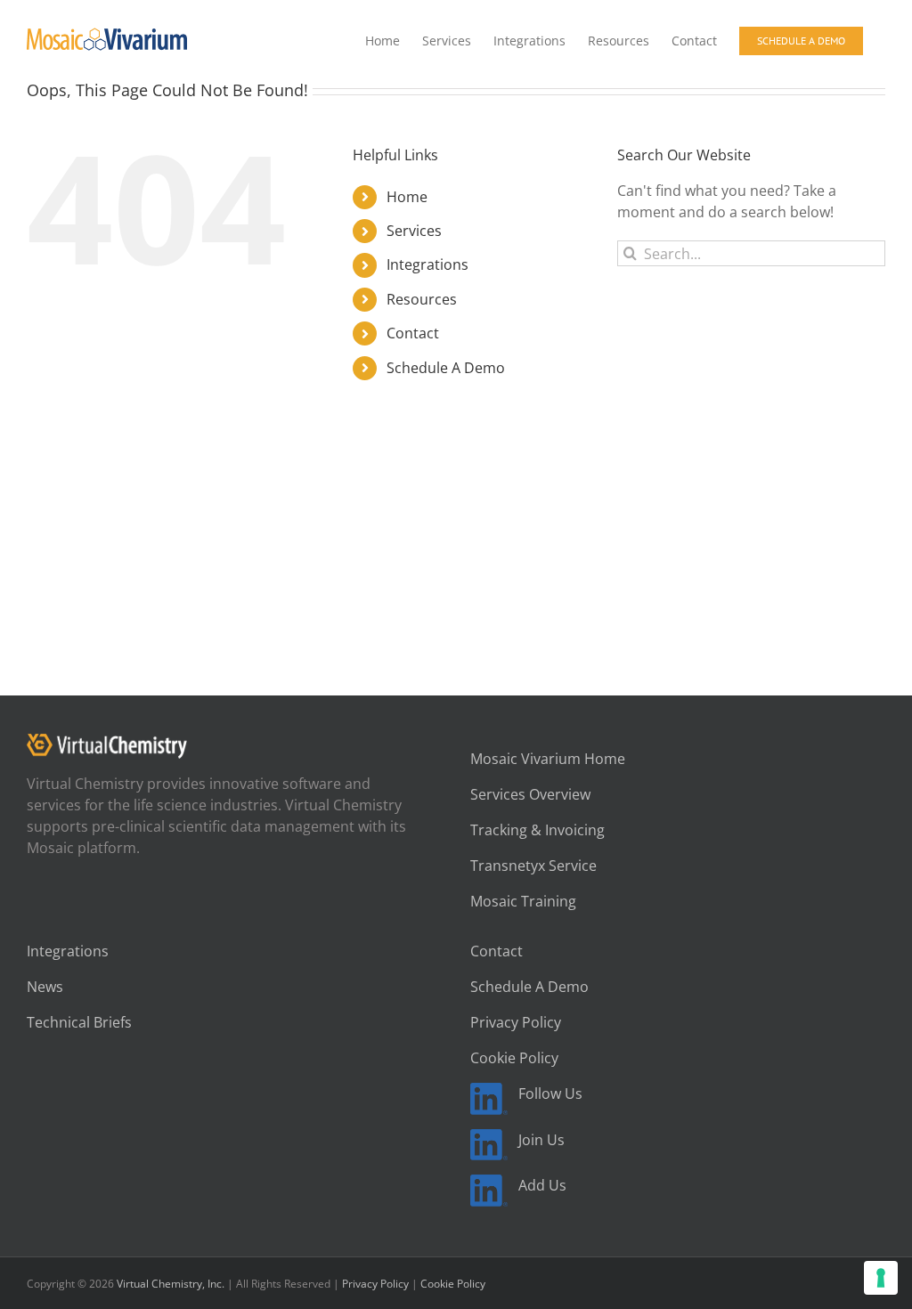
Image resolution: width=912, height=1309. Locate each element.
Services (414, 230)
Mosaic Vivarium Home (547, 758)
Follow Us (550, 1093)
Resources (422, 299)
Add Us (542, 1185)
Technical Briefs (79, 1022)
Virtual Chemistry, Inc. (170, 1283)
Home (407, 197)
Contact (413, 333)
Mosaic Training (523, 901)
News (45, 986)
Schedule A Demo (446, 368)
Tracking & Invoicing (537, 830)
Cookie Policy (514, 1058)
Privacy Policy (515, 1022)
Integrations (427, 264)
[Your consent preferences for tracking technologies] (881, 1278)
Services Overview (530, 794)
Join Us (541, 1140)
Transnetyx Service (533, 865)
